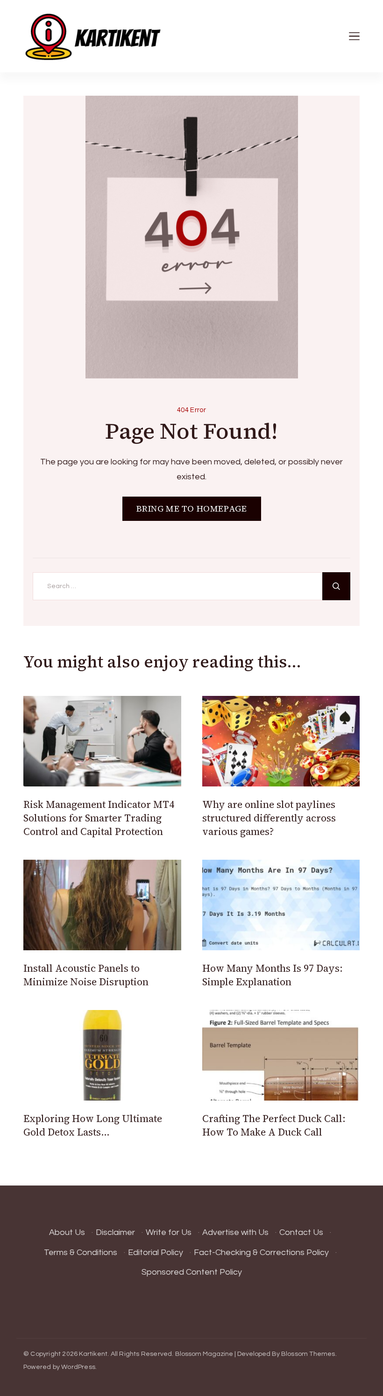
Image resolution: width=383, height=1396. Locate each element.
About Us (67, 1232)
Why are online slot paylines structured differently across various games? (269, 818)
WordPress (78, 1367)
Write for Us (169, 1232)
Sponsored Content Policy (192, 1272)
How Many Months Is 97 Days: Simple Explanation (272, 975)
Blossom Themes (308, 1354)
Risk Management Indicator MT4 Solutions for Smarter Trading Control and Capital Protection (98, 818)
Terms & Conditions (80, 1252)
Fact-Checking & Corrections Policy (261, 1252)
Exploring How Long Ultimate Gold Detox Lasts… (92, 1125)
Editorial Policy (155, 1252)
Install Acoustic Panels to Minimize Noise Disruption (86, 975)
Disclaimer (115, 1232)
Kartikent (93, 1354)
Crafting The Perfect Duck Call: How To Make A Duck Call (274, 1125)
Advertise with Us (235, 1232)
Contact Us (301, 1232)
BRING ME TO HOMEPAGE (191, 508)
